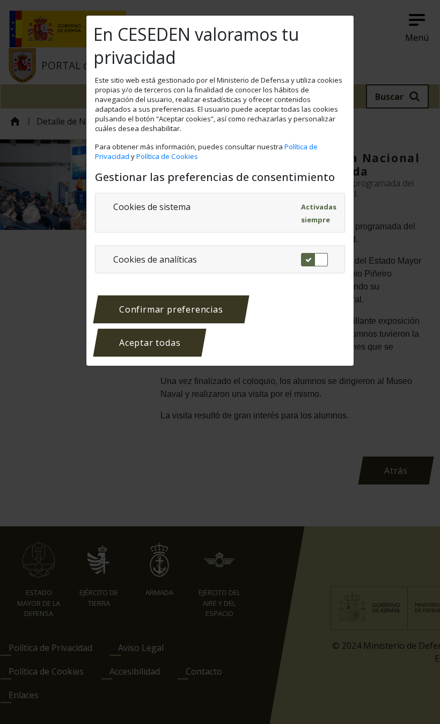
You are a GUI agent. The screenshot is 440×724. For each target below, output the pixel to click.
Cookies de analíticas (155, 259)
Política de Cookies (168, 156)
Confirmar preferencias (171, 309)
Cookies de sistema (151, 207)
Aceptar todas (149, 343)
